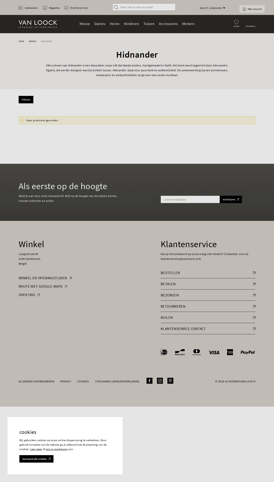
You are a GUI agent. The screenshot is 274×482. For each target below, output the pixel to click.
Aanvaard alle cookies (34, 459)
